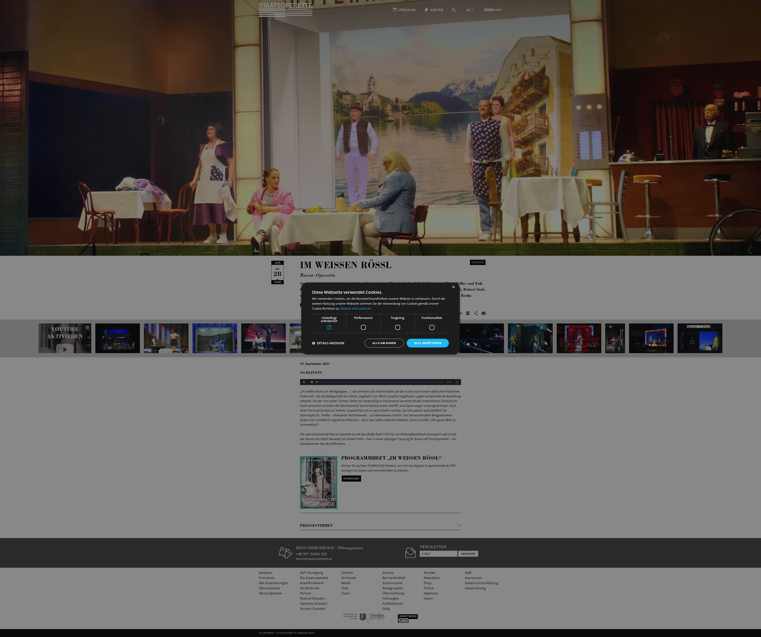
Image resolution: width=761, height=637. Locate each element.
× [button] (453, 287)
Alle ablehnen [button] (384, 343)
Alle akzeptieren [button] (427, 343)
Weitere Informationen (355, 308)
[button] (328, 343)
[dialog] (380, 318)
